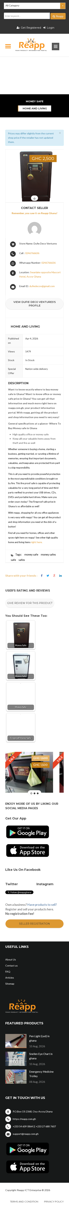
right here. (36, 542)
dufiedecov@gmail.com (42, 286)
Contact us (11, 965)
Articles (9, 977)
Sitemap (9, 983)
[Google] (54, 575)
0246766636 (32, 253)
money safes (48, 554)
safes (22, 559)
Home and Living (35, 108)
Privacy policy (54, 1201)
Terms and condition (24, 1201)
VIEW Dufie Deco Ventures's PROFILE (34, 303)
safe (13, 559)
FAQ (7, 971)
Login (50, 27)
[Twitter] (48, 575)
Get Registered (31, 27)
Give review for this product (29, 603)
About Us (10, 959)
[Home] (28, 45)
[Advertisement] (34, 63)
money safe (31, 554)
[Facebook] (41, 575)
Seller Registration (34, 923)
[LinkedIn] (60, 575)
